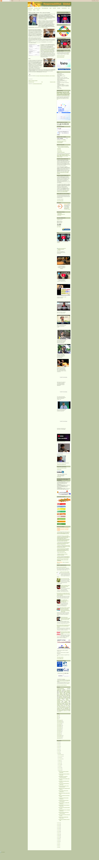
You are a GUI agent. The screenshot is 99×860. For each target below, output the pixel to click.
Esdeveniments (59, 213)
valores (43, 27)
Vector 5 (68, 683)
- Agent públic (59, 148)
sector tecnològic (59, 735)
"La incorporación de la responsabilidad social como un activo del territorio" (63, 550)
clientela (66, 704)
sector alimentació (59, 721)
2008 (58, 835)
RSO (57, 717)
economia (58, 699)
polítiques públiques (67, 691)
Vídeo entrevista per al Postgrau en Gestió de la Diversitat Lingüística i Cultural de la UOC (63, 543)
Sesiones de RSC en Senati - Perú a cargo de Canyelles (39, 12)
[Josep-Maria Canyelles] (60, 472)
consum (62, 707)
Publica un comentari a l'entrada (33, 80)
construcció (67, 154)
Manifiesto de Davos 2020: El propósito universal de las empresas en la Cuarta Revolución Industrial (63, 626)
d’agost (60, 760)
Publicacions (30, 9)
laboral (67, 698)
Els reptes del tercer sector (62, 552)
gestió (64, 705)
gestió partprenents (42, 75)
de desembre (60, 754)
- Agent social (59, 149)
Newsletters (67, 562)
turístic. (61, 156)
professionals (67, 707)
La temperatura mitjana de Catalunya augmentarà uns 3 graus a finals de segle (65, 632)
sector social (59, 734)
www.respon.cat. (66, 208)
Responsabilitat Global (60, 658)
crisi (57, 697)
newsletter (58, 219)
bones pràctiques (60, 694)
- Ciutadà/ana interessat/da (61, 152)
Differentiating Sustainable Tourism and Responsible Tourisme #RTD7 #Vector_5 (64, 586)
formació (38, 75)
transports (58, 156)
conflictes (69, 705)
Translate (64, 139)
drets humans (61, 698)
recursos (58, 707)
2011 (58, 831)
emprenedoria (66, 708)
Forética (64, 679)
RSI (57, 716)
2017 (58, 822)
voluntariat (68, 697)
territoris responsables (64, 693)
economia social (59, 708)
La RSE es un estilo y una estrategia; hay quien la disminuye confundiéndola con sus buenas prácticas (63, 557)
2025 (58, 743)
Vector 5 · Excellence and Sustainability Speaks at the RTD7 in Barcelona (64, 601)
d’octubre (60, 757)
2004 (58, 841)
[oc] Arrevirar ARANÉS (59, 142)
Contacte (38, 9)
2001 (58, 845)
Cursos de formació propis (61, 214)
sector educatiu (59, 726)
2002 (58, 844)
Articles (64, 562)
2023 (58, 746)
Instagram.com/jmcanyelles (61, 55)
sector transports (59, 736)
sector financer (59, 730)
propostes (60, 696)
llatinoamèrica (47, 75)
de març (60, 767)
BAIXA (60, 226)
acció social (63, 697)
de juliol (60, 761)
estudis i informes (60, 704)
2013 (58, 828)
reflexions (53, 75)
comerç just (65, 710)
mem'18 (51, 75)
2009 (58, 834)
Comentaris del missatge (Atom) (37, 83)
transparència (68, 694)
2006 (58, 838)
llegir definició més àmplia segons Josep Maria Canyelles (63, 172)
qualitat (69, 710)
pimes (60, 695)
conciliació (58, 705)
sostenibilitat (68, 692)
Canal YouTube (59, 469)
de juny (60, 763)
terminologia (60, 710)
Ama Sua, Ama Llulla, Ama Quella (64, 578)
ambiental (61, 692)
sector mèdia (59, 731)
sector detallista (59, 725)
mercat (59, 711)
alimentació (63, 154)
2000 (58, 847)
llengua (60, 691)
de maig (60, 764)
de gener (60, 770)
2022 (58, 747)
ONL (69, 695)
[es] (36, 75)
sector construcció (59, 722)
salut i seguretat (59, 720)
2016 (58, 824)
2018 (58, 753)
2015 (58, 825)
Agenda (34, 9)
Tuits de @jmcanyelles (60, 200)
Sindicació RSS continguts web (61, 464)
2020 (58, 750)
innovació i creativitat (60, 702)
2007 (58, 837)
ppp (67, 706)
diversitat (64, 695)
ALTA (57, 226)
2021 (58, 749)
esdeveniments (60, 688)
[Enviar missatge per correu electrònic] (29, 74)
